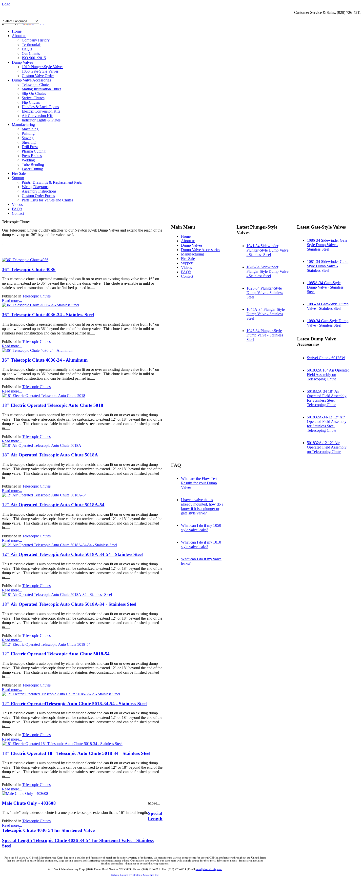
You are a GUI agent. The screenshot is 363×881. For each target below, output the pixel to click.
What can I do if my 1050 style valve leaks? (201, 527)
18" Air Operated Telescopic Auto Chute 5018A (50, 454)
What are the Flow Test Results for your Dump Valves (199, 482)
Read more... (12, 300)
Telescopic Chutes (36, 296)
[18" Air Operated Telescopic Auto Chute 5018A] (41, 445)
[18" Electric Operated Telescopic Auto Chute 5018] (43, 395)
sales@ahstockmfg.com (209, 869)
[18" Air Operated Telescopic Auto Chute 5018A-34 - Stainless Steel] (57, 594)
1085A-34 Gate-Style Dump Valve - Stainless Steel (325, 287)
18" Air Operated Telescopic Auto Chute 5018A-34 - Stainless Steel (69, 604)
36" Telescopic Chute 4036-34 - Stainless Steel (48, 314)
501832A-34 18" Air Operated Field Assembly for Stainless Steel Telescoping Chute (326, 398)
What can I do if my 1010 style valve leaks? (201, 544)
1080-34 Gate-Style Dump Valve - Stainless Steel (327, 323)
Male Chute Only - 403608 (29, 803)
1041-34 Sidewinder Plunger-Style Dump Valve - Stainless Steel (267, 250)
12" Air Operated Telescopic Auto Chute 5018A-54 (53, 504)
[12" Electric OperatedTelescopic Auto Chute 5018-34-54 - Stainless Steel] (61, 694)
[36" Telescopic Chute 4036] (25, 260)
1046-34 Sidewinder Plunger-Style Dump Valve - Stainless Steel (267, 271)
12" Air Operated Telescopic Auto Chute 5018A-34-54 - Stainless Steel (72, 554)
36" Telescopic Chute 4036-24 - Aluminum (45, 360)
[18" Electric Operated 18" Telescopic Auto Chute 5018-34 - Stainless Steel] (62, 744)
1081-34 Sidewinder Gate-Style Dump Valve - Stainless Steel (327, 266)
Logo (6, 4)
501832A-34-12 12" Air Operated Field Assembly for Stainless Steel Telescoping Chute (326, 423)
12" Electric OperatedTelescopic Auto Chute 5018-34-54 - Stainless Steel (74, 703)
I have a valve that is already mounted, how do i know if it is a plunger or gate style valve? (202, 506)
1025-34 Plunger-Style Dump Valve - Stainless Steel (264, 292)
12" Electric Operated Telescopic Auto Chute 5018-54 (56, 653)
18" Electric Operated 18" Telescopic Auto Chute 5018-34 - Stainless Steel (76, 753)
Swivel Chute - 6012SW (326, 358)
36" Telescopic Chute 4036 (29, 269)
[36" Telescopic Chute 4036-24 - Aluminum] (37, 350)
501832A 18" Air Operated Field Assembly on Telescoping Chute (328, 374)
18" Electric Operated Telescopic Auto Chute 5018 (52, 405)
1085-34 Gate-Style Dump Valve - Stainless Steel (327, 306)
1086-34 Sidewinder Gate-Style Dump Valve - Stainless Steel (327, 244)
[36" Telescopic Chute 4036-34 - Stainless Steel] (40, 305)
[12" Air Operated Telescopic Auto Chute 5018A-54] (44, 495)
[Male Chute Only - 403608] (25, 793)
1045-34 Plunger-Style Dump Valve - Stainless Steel (264, 335)
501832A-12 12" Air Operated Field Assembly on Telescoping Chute (326, 447)
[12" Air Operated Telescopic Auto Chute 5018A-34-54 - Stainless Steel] (59, 545)
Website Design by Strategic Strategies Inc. (135, 874)
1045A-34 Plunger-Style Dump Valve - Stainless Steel (265, 313)
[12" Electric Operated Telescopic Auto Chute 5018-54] (46, 644)
